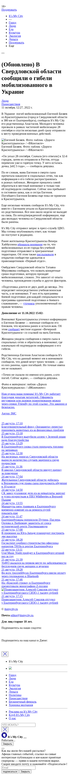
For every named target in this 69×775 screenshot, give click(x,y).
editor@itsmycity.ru (21, 615)
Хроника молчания (21, 705)
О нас (12, 718)
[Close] (4, 654)
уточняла (29, 303)
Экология (15, 35)
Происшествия (18, 698)
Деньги (13, 39)
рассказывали (45, 254)
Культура (14, 32)
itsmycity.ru (11, 609)
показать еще (9, 513)
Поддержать (9, 9)
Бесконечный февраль (22, 701)
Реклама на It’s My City (23, 711)
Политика (15, 695)
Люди (12, 25)
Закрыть (7, 744)
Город (12, 22)
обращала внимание (30, 244)
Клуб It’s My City (19, 715)
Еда (11, 29)
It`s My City (16, 16)
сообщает (14, 329)
